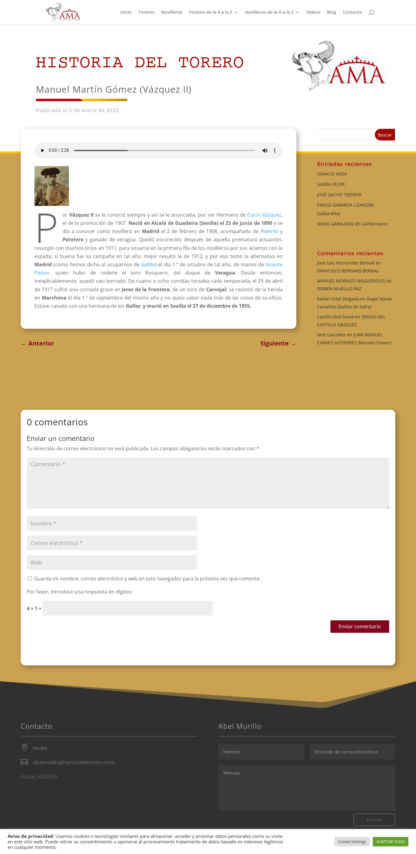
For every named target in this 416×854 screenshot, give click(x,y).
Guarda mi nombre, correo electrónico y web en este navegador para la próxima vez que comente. (147, 578)
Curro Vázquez (264, 214)
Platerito (269, 231)
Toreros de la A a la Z (210, 12)
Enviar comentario (360, 626)
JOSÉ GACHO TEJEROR (339, 194)
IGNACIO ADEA (332, 174)
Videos (313, 12)
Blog (331, 12)
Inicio (126, 12)
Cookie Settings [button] (352, 841)
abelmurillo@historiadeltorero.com (74, 762)
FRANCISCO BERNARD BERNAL (348, 271)
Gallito (148, 264)
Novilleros (171, 12)
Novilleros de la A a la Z (269, 12)
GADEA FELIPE (331, 184)
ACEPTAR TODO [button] (390, 841)
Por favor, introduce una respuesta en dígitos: (79, 591)
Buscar (385, 135)
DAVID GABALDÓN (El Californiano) (352, 224)
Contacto (352, 12)
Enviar (374, 819)
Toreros (146, 12)
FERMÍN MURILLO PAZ (339, 289)
